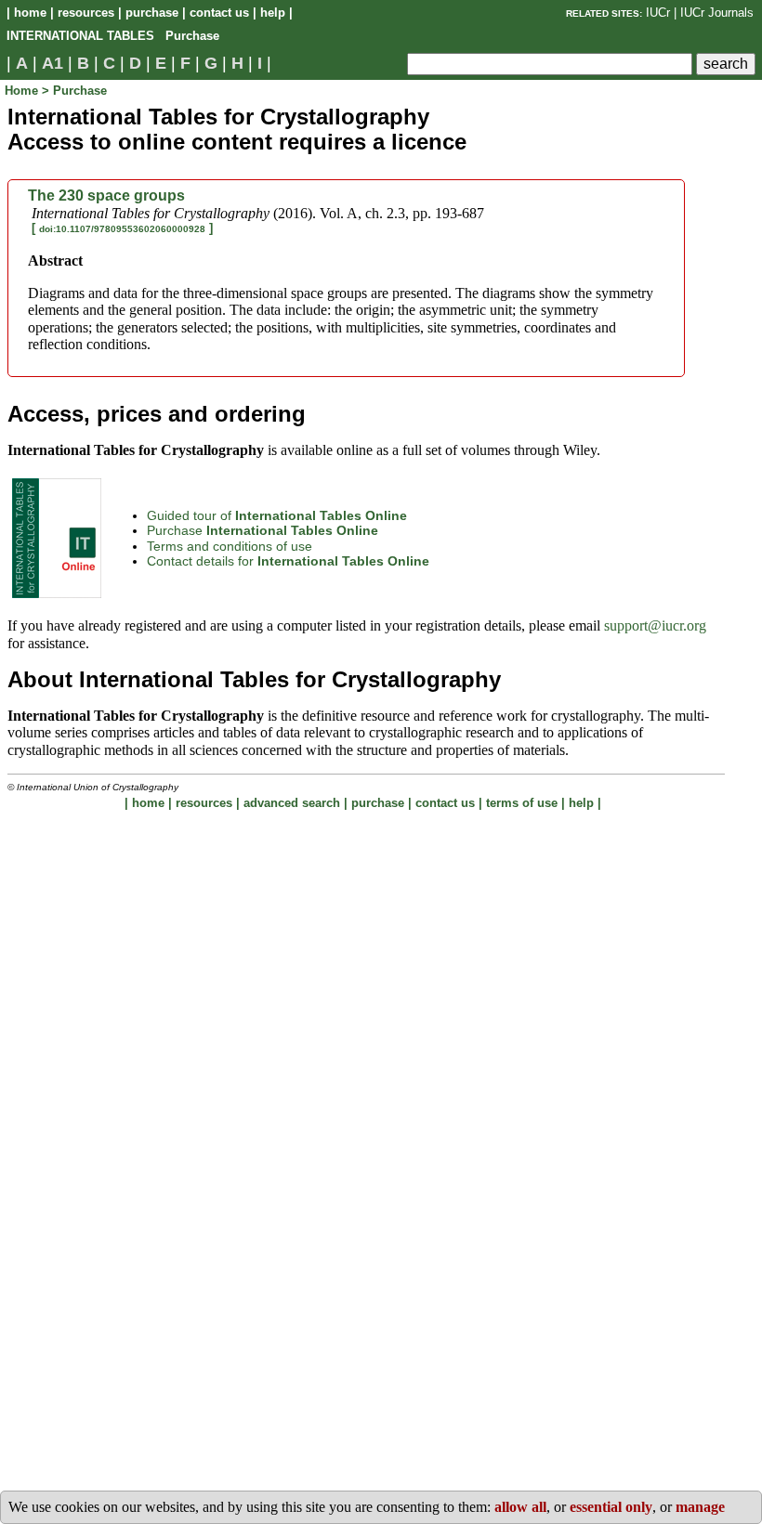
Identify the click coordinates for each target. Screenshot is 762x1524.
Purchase (262, 530)
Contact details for (288, 561)
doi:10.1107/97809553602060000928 (122, 229)
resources (86, 13)
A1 (52, 63)
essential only (611, 1507)
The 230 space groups (106, 195)
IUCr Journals (717, 13)
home (30, 13)
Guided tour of (277, 515)
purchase (151, 13)
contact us (219, 13)
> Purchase (74, 91)
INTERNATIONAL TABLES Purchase (113, 36)
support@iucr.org (655, 625)
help (272, 13)
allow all (520, 1507)
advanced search (291, 803)
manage (700, 1507)
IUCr (658, 13)
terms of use (522, 803)
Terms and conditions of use (229, 546)
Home (23, 91)
